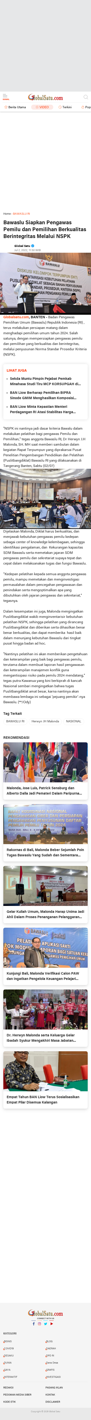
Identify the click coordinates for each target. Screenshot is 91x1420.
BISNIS (8, 1341)
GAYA (7, 1370)
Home (7, 213)
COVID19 (9, 1348)
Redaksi (8, 1387)
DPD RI (50, 1355)
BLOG (49, 1341)
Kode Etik (9, 1402)
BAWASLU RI (15, 721)
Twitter (45, 1329)
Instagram (39, 1329)
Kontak (50, 1395)
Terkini (67, 107)
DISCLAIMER (53, 1402)
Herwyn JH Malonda (45, 721)
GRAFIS (50, 1370)
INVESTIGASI (53, 1377)
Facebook (33, 1329)
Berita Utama (17, 107)
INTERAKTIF (10, 1377)
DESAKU (9, 1355)
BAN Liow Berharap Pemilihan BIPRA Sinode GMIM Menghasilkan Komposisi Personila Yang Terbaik (42, 396)
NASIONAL (73, 721)
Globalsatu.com (16, 317)
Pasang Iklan (54, 1387)
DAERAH (51, 1348)
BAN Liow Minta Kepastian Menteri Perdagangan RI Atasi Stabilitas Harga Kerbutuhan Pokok (41, 410)
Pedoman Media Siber (17, 1395)
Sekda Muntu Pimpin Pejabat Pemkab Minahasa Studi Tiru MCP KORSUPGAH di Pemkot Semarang (44, 382)
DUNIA (7, 1363)
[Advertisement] (45, 46)
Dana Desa (52, 1363)
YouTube (51, 1329)
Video (44, 107)
